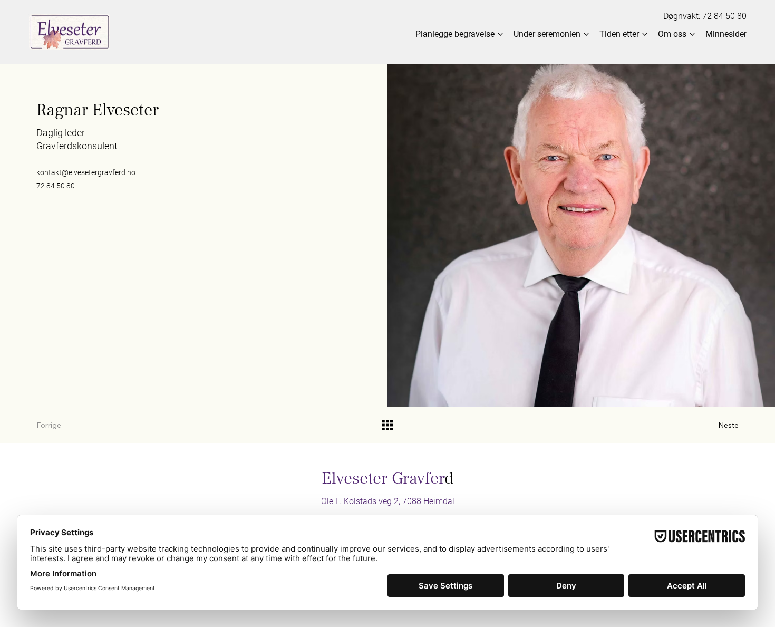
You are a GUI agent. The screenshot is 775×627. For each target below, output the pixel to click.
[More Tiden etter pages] (644, 34)
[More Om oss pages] (692, 34)
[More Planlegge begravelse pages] (500, 34)
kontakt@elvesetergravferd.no (85, 172)
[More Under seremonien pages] (586, 34)
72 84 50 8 (722, 16)
